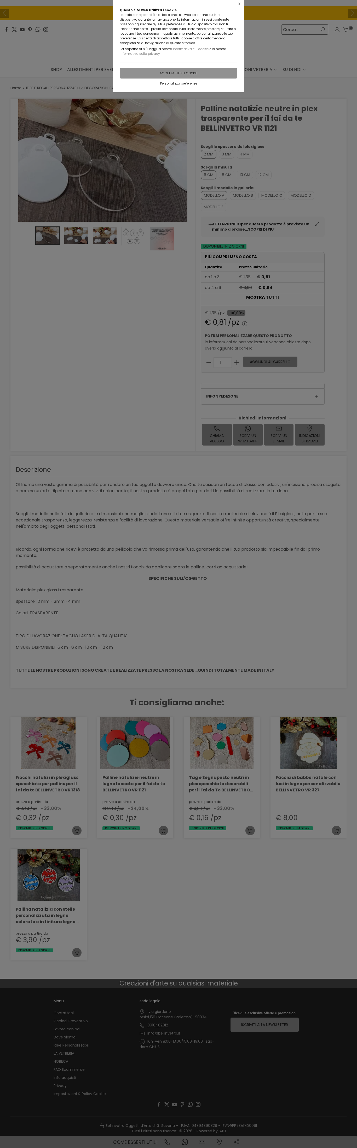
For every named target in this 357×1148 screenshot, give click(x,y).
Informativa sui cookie (191, 49)
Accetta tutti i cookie (178, 73)
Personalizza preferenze (178, 83)
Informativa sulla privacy (140, 53)
